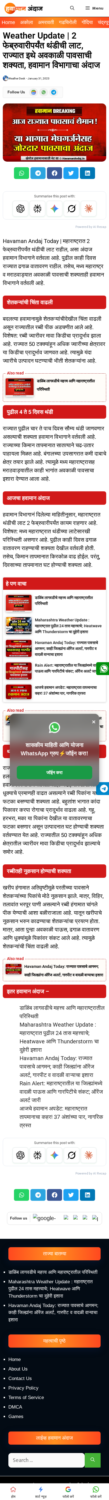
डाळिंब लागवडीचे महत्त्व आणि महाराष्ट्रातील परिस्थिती (53, 1272)
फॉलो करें (68, 1497)
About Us (18, 1369)
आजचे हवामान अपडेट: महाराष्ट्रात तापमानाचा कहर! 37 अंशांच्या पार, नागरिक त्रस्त (61, 1117)
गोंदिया (87, 22)
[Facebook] (86, 1218)
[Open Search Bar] (72, 8)
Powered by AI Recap (90, 227)
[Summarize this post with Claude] (88, 208)
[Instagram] (95, 1218)
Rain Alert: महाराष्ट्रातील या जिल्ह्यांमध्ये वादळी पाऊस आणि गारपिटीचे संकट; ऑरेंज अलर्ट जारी (61, 1091)
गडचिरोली (68, 22)
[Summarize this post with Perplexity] (37, 208)
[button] (21, 173)
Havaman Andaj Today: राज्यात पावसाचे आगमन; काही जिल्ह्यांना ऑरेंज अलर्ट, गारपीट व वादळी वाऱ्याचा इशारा (57, 1066)
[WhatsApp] (67, 1218)
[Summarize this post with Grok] (71, 208)
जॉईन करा (54, 772)
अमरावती (46, 22)
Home (8, 22)
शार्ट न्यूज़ (40, 1497)
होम (13, 1497)
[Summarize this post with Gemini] (54, 208)
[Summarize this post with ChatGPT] (20, 208)
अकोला (26, 22)
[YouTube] (76, 1218)
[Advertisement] (54, 1437)
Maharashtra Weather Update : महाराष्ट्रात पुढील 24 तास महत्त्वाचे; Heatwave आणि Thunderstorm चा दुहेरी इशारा (50, 1289)
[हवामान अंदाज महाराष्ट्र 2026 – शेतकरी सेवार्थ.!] (24, 8)
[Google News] (47, 1218)
